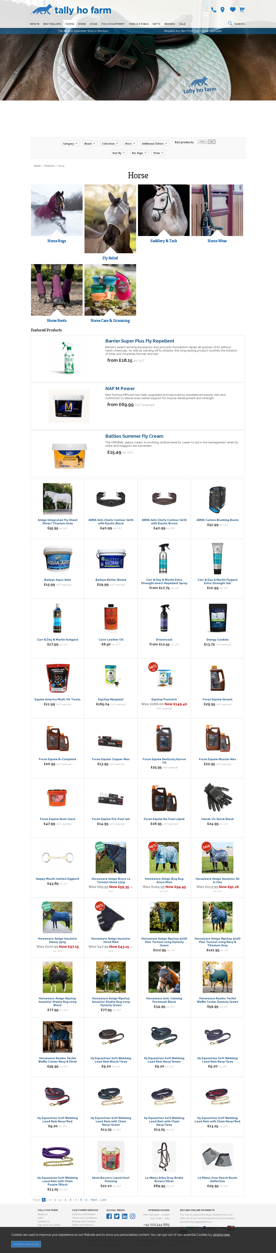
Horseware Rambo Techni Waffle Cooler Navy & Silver (57, 1060)
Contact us (44, 1221)
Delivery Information (84, 1214)
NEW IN (34, 23)
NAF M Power (120, 388)
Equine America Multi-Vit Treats (58, 699)
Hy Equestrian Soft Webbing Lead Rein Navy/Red (57, 1119)
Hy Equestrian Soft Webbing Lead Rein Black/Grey (111, 1060)
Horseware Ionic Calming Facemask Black (164, 1000)
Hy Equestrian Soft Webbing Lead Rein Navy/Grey (217, 1060)
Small (218, 832)
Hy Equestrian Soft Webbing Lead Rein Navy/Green (164, 1060)
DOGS (93, 23)
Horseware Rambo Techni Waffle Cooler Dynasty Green (217, 1000)
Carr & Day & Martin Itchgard (57, 639)
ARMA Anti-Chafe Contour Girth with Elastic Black (110, 521)
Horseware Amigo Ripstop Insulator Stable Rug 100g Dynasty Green (111, 1002)
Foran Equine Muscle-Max (217, 759)
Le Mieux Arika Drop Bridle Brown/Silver (164, 1179)
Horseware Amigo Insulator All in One (217, 880)
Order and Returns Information (82, 1226)
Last (103, 1199)
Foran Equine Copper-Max (111, 759)
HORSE (69, 23)
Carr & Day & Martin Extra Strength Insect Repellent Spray (164, 581)
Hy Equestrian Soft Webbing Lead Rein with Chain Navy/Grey (164, 1121)
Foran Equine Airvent (217, 699)
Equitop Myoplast (111, 699)
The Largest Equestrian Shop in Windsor (83, 30)
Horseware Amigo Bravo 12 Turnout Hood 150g (111, 880)
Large (123, 951)
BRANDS (169, 23)
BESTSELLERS (52, 23)
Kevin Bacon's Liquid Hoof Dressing (111, 1179)
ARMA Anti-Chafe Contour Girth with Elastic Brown (164, 521)
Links (40, 1217)
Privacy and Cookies (83, 1221)
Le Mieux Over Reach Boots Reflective (217, 1179)
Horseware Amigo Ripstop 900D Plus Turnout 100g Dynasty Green (164, 942)
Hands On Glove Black (217, 819)
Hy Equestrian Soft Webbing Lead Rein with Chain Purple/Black (57, 1181)
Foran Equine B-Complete (57, 759)
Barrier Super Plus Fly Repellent (139, 341)
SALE (182, 23)
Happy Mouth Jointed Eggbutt (57, 879)
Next (94, 1199)
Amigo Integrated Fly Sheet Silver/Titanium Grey (58, 521)
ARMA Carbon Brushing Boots (218, 520)
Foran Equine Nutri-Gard (57, 819)
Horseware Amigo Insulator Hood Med (110, 940)
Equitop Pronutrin (164, 699)
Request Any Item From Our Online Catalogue (193, 30)
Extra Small (204, 832)
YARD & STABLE (139, 23)
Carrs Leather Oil (111, 639)
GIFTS (156, 23)
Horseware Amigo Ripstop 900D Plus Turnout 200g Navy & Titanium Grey (218, 942)
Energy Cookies (218, 639)
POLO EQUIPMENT (113, 23)
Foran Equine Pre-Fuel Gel (111, 819)
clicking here (221, 1235)
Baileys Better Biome (111, 580)
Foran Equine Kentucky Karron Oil (164, 761)
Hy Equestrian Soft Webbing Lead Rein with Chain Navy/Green (111, 1121)
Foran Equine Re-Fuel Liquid (164, 819)
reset (202, 141)
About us (43, 1214)
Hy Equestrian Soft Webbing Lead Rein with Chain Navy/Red (217, 1119)
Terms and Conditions (84, 1217)
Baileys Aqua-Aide (57, 580)
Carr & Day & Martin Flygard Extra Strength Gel (218, 581)
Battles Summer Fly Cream (134, 436)
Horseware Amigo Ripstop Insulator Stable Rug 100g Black (57, 1002)
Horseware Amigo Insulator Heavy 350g (57, 940)
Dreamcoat (164, 639)
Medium (231, 832)
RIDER (82, 23)
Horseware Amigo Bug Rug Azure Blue (164, 880)
